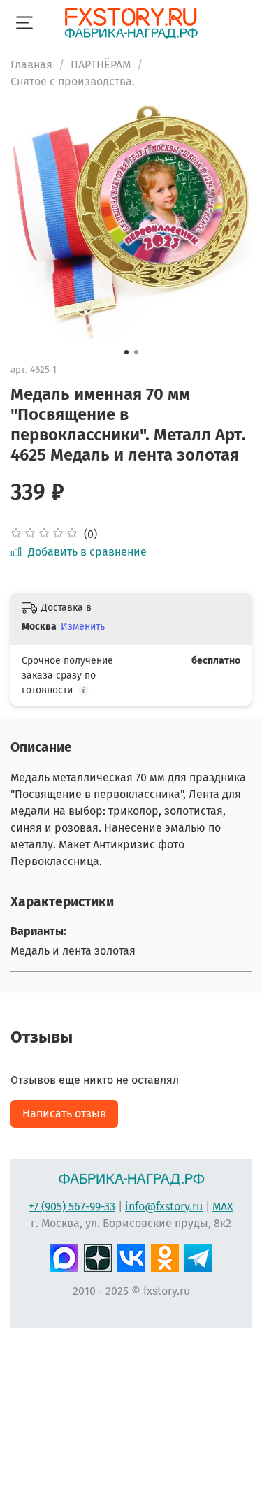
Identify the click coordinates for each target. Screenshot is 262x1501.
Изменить (83, 626)
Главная (31, 64)
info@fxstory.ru (164, 1206)
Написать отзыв (64, 1113)
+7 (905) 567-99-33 (72, 1206)
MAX (222, 1206)
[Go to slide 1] (126, 352)
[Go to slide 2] (136, 352)
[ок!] (165, 1256)
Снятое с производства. (72, 81)
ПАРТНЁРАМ (101, 64)
